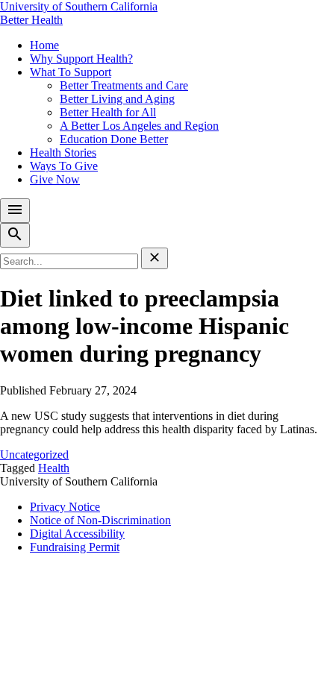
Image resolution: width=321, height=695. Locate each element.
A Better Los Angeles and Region (139, 125)
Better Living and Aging (117, 98)
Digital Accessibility (77, 533)
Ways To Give (64, 166)
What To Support (70, 72)
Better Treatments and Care (124, 85)
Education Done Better (114, 139)
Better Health (31, 19)
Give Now (55, 179)
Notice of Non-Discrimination (100, 520)
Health (53, 468)
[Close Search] (154, 258)
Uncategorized (34, 454)
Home (44, 45)
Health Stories (63, 152)
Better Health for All (108, 112)
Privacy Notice (65, 506)
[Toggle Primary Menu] (15, 210)
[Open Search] (15, 235)
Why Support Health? (81, 58)
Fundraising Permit (74, 547)
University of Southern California (79, 6)
